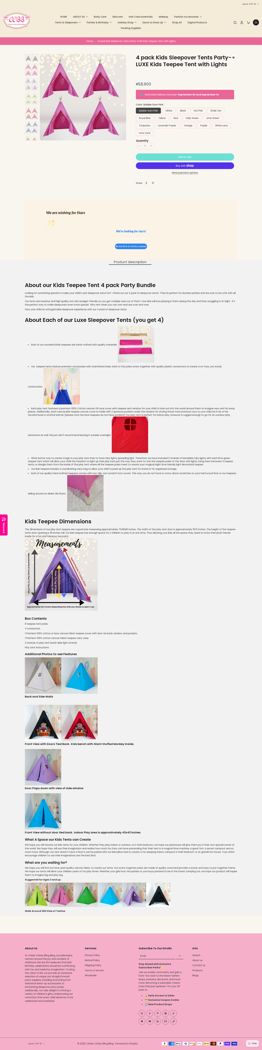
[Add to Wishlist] (233, 57)
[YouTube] (149, 1021)
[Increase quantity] (151, 146)
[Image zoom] (83, 97)
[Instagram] (165, 1013)
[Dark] (256, 22)
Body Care (100, 16)
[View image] (32, 55)
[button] (185, 157)
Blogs (195, 975)
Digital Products (197, 22)
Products (197, 970)
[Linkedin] (157, 1021)
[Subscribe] (179, 955)
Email (143, 955)
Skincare (117, 16)
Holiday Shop (125, 22)
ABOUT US (79, 16)
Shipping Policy (93, 965)
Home (90, 41)
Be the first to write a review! (131, 246)
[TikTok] (173, 1013)
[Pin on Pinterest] (153, 183)
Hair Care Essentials (141, 16)
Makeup (163, 16)
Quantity (142, 141)
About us (197, 960)
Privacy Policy (92, 955)
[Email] (165, 1021)
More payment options (185, 172)
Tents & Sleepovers (66, 22)
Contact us (198, 965)
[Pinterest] (157, 1013)
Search (196, 955)
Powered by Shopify (126, 1043)
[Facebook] (149, 1013)
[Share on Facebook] (146, 183)
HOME (63, 16)
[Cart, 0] (248, 22)
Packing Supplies (131, 28)
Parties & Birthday (98, 22)
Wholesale (91, 975)
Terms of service (94, 970)
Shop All (177, 22)
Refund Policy (92, 960)
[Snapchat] (142, 1021)
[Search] (235, 22)
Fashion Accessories (186, 16)
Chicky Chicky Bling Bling (99, 1043)
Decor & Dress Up (153, 22)
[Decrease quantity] (139, 146)
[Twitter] (142, 1013)
